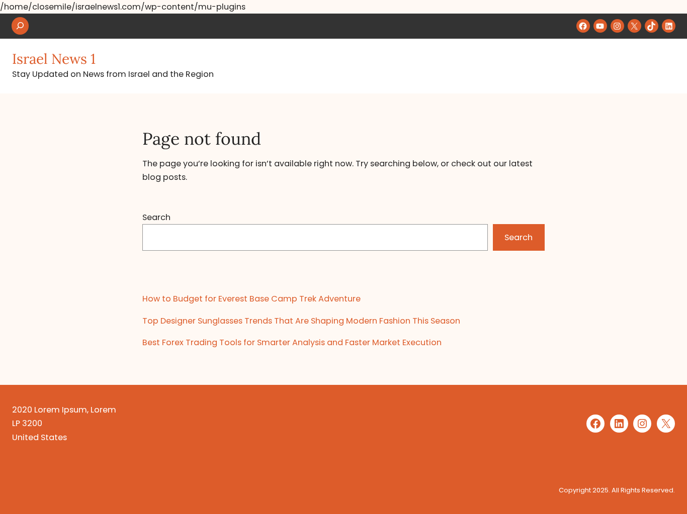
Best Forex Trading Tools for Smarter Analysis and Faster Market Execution (292, 342)
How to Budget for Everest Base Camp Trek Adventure (251, 298)
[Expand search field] (20, 26)
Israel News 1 (54, 59)
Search (156, 217)
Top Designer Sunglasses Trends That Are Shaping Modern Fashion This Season (301, 321)
